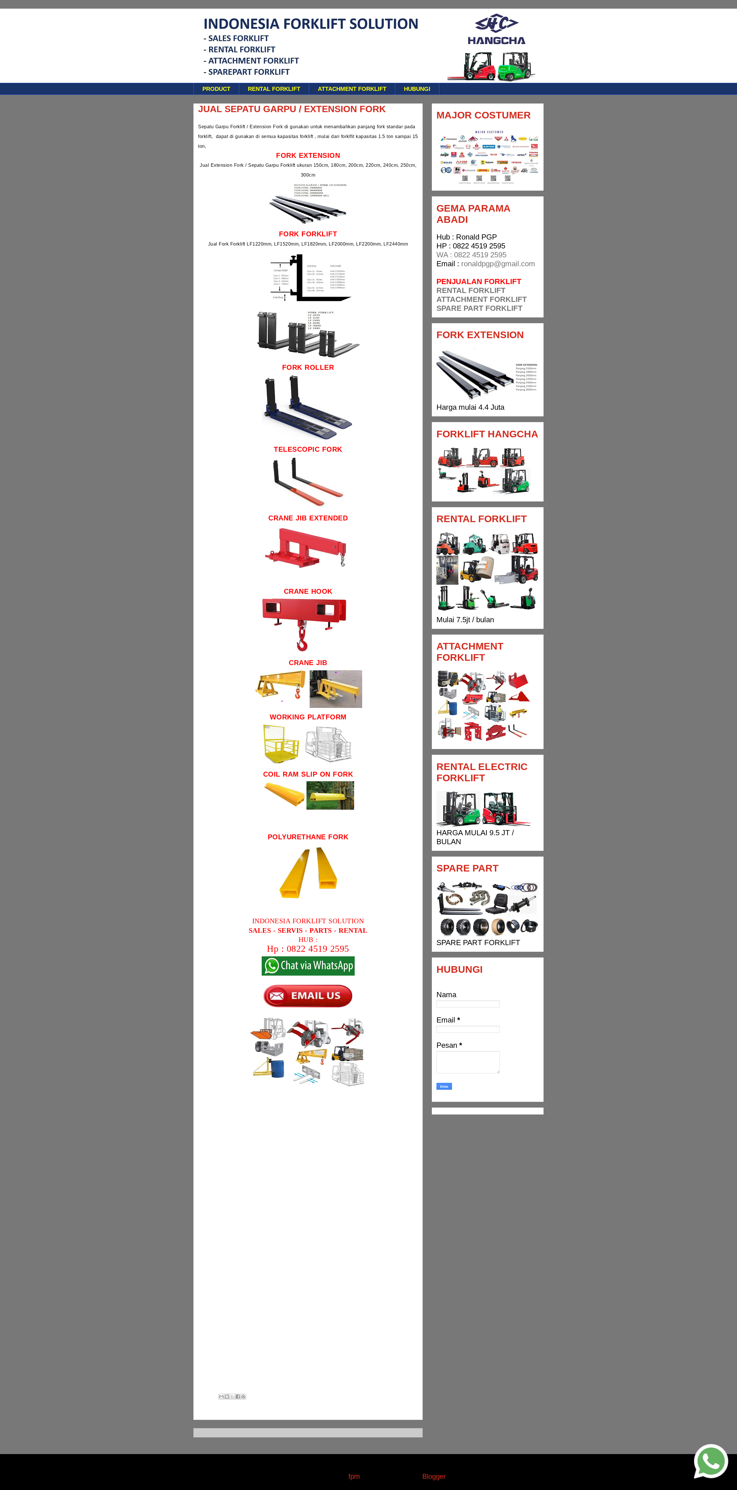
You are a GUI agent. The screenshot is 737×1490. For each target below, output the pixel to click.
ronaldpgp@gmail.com (498, 263)
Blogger (433, 1476)
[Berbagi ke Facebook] (238, 1396)
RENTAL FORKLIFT (274, 89)
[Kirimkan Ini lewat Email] (221, 1396)
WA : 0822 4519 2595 (471, 254)
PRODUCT (216, 89)
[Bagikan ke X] (232, 1396)
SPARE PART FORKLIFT (479, 308)
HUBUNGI (417, 89)
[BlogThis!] (227, 1396)
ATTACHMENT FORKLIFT (352, 89)
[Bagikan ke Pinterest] (243, 1396)
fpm (354, 1476)
